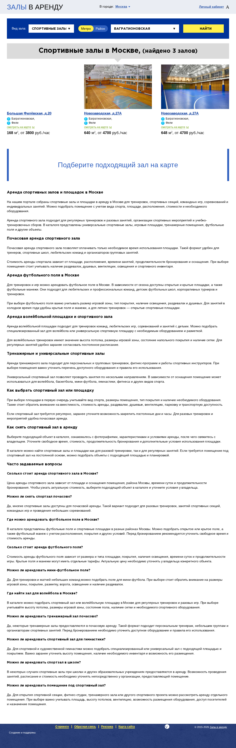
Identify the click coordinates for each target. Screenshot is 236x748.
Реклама (107, 726)
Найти (206, 28)
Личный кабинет (211, 7)
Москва (121, 6)
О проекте (62, 726)
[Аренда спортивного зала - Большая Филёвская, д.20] (41, 87)
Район (100, 28)
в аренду (35, 7)
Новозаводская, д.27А (103, 113)
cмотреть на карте (19, 127)
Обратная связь (85, 726)
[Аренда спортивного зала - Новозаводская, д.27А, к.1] (118, 87)
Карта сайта (126, 726)
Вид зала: (19, 28)
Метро (86, 28)
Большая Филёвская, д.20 (29, 113)
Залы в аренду (218, 727)
